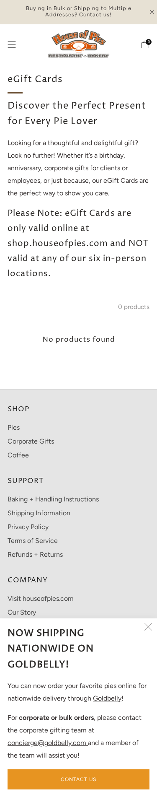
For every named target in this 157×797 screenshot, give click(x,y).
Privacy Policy (28, 527)
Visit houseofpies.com (41, 598)
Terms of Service (33, 541)
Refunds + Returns (35, 554)
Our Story (22, 612)
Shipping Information (39, 513)
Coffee (18, 455)
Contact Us (78, 779)
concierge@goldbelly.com (48, 743)
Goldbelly (107, 698)
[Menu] (12, 44)
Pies (14, 427)
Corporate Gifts (31, 441)
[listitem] (78, 12)
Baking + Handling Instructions (53, 499)
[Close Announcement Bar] (152, 12)
